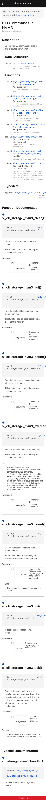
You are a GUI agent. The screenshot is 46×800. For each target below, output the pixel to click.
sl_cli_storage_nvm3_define (28, 110)
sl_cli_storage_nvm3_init (27, 151)
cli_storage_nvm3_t (23, 63)
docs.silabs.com (23, 3)
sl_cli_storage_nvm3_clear (27, 81)
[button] (23, 798)
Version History (26, 15)
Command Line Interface (11, 31)
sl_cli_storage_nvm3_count (27, 136)
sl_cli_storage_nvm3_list (27, 96)
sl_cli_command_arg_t (27, 84)
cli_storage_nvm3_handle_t (28, 153)
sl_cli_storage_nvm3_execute (29, 124)
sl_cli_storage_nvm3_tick (27, 163)
